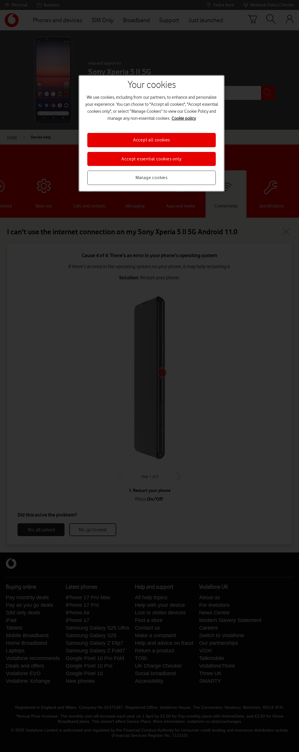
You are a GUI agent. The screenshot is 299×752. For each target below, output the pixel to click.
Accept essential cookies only (151, 159)
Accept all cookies (151, 140)
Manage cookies (151, 177)
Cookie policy (184, 118)
